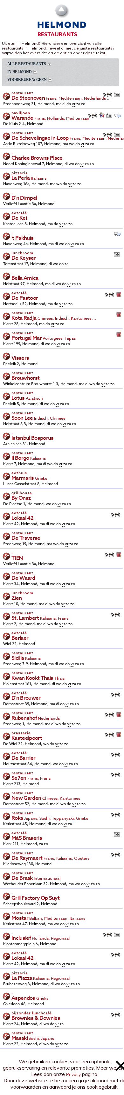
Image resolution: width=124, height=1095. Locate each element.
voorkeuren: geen (27, 80)
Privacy (73, 1074)
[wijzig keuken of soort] (49, 64)
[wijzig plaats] (35, 72)
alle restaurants (26, 64)
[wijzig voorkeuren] (50, 80)
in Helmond (19, 72)
